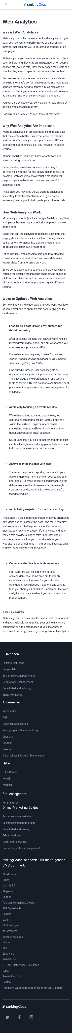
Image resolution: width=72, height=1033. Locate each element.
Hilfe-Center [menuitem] (10, 772)
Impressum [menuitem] (9, 711)
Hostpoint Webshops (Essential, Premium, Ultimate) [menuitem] (33, 987)
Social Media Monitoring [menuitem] (17, 688)
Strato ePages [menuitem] (11, 925)
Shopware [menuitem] (8, 953)
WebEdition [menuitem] (9, 959)
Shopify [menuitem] (7, 896)
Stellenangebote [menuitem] (15, 794)
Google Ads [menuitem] (9, 669)
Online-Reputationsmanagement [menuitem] (21, 848)
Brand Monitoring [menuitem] (12, 694)
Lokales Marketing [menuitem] (13, 663)
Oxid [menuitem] (5, 919)
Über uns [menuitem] (8, 736)
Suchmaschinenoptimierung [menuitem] (19, 675)
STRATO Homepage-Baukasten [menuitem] (21, 965)
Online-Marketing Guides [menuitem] (21, 808)
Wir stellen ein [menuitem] (11, 802)
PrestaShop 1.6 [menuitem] (12, 976)
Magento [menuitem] (8, 891)
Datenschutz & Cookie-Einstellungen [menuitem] (24, 755)
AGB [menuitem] (5, 717)
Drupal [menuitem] (6, 880)
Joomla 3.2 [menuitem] (9, 885)
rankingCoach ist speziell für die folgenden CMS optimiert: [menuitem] (34, 862)
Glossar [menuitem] (7, 742)
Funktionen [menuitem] (11, 654)
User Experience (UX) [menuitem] (15, 842)
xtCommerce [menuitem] (10, 931)
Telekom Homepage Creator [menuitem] (19, 902)
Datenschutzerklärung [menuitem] (15, 723)
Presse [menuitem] (7, 749)
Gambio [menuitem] (7, 914)
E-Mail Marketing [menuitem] (12, 835)
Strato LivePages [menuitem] (13, 936)
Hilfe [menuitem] (6, 763)
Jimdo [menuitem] (6, 942)
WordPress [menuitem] (9, 874)
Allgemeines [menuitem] (12, 702)
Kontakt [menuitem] (7, 778)
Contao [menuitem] (7, 982)
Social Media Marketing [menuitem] (16, 829)
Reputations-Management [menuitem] (18, 682)
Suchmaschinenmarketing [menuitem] (17, 816)
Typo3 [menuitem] (6, 970)
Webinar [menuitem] (7, 784)
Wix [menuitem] (5, 948)
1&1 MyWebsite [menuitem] (12, 908)
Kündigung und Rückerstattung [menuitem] (20, 730)
